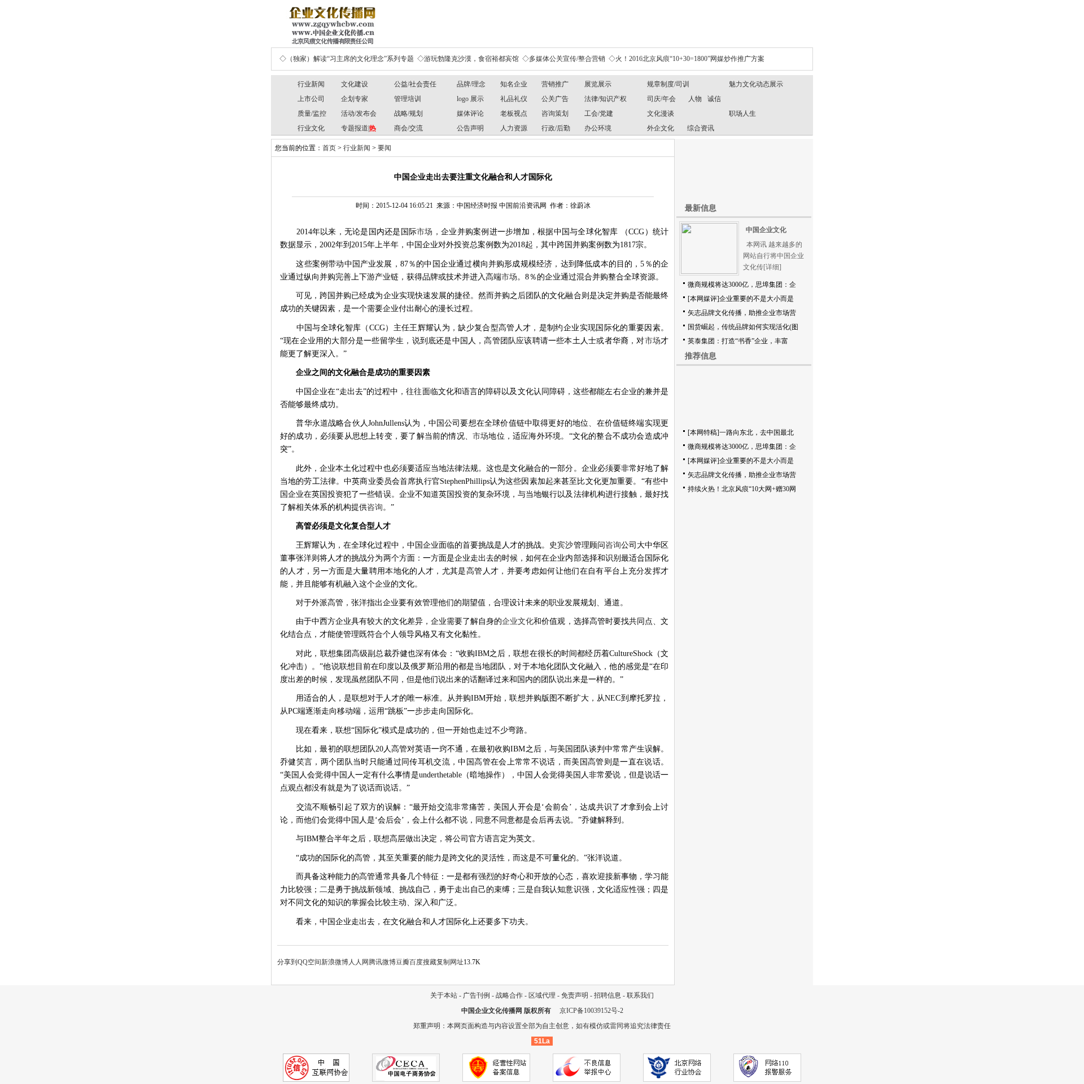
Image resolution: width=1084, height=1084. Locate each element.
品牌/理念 (471, 84)
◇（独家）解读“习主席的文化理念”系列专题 (346, 59)
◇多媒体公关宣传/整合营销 (563, 59)
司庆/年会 (661, 99)
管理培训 (407, 99)
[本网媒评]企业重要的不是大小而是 (741, 299)
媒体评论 (470, 113)
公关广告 (555, 99)
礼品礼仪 (513, 99)
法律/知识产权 (605, 99)
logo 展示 (470, 99)
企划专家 (354, 99)
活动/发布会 (359, 113)
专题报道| (358, 128)
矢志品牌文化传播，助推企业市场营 (742, 313)
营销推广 (555, 84)
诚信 (714, 99)
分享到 (287, 962)
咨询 (375, 507)
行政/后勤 (555, 128)
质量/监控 (312, 113)
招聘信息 (607, 995)
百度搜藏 (422, 962)
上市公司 (311, 99)
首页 (329, 148)
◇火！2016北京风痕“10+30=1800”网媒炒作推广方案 (686, 59)
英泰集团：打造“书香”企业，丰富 (738, 341)
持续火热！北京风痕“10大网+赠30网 (742, 489)
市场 (425, 232)
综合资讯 (700, 128)
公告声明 (470, 128)
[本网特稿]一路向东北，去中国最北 (741, 432)
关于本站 (443, 995)
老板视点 (513, 113)
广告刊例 (476, 995)
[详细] (772, 267)
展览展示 (597, 84)
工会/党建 (598, 113)
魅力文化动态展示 (756, 84)
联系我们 (640, 995)
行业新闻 (311, 84)
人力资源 (513, 128)
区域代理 (542, 995)
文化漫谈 (660, 113)
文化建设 (354, 84)
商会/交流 (408, 128)
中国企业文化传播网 (491, 1011)
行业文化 (311, 128)
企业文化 (518, 621)
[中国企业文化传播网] (330, 21)
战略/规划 (408, 113)
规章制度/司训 (668, 84)
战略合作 (509, 995)
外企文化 (660, 128)
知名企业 (513, 84)
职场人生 (742, 113)
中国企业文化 (766, 230)
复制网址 (450, 962)
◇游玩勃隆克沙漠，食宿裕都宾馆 (468, 59)
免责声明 (574, 995)
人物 (695, 99)
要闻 (384, 148)
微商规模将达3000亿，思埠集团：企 (742, 285)
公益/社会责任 (415, 84)
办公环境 (597, 128)
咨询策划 (555, 113)
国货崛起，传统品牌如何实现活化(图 (743, 327)
